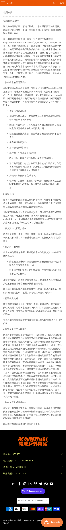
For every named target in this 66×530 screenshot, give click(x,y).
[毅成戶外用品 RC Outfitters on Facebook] (19, 484)
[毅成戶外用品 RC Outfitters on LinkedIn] (30, 484)
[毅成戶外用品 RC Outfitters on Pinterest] (35, 484)
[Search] (55, 3)
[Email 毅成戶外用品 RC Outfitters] (14, 484)
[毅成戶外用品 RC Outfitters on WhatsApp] (46, 484)
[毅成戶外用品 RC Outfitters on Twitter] (41, 484)
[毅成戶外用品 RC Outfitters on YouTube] (51, 484)
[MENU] (1, 3)
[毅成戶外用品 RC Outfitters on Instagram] (25, 484)
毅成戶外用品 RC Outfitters (21, 520)
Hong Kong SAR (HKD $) (31, 500)
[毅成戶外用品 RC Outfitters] (33, 3)
